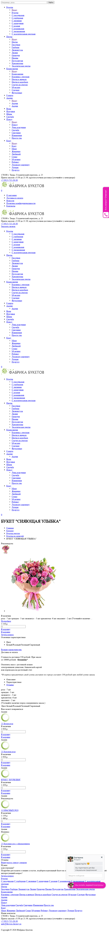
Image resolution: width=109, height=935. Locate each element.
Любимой (16, 154)
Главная (10, 528)
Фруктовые (17, 92)
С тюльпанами (18, 31)
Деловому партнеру (21, 164)
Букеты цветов (13, 533)
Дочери (15, 167)
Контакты (10, 206)
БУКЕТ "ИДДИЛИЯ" (11, 779)
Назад (14, 10)
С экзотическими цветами (23, 34)
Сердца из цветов (20, 84)
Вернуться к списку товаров (14, 862)
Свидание (16, 132)
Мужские (16, 87)
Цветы (9, 36)
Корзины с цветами (20, 76)
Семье (14, 156)
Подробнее (6, 621)
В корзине (5, 632)
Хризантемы (17, 63)
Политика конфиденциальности (20, 203)
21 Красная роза (8, 751)
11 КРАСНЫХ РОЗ (9, 810)
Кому (8, 140)
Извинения (17, 135)
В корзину (5, 629)
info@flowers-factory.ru (11, 924)
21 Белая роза (7, 723)
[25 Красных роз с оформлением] (5, 841)
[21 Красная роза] (5, 749)
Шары (9, 114)
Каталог (10, 530)
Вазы (8, 108)
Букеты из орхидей (15, 536)
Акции (9, 98)
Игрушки (10, 111)
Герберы (15, 47)
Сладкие (15, 90)
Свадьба (10, 116)
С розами (16, 26)
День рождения (19, 127)
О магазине (11, 195)
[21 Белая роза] (5, 721)
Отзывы (10, 685)
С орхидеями (18, 23)
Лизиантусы (17, 50)
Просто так (17, 138)
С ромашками (18, 28)
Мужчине (16, 159)
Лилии (15, 52)
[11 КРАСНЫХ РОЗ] (5, 807)
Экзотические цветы (21, 66)
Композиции (12, 68)
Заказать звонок (8, 226)
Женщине (16, 151)
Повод (9, 119)
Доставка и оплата (14, 198)
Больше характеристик (11, 649)
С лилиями (17, 20)
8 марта (9, 95)
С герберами (17, 18)
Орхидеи (16, 55)
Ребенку (15, 162)
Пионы (15, 58)
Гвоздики (16, 44)
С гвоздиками (18, 15)
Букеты (9, 7)
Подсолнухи (17, 60)
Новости (10, 200)
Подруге (15, 170)
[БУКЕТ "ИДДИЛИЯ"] (5, 777)
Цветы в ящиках (19, 79)
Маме (14, 148)
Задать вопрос (7, 634)
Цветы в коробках (20, 82)
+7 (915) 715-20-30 (9, 180)
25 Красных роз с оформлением (15, 843)
